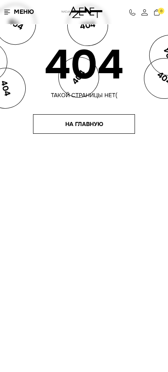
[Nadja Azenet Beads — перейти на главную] (82, 11)
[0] (157, 12)
